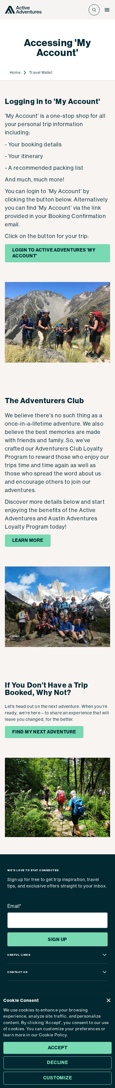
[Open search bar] (94, 9)
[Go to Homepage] (23, 10)
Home (15, 72)
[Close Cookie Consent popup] (108, 1000)
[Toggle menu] (107, 10)
